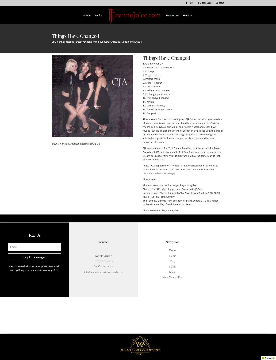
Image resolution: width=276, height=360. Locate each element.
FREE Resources (204, 3)
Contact (220, 3)
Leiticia (155, 126)
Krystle (187, 126)
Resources (172, 15)
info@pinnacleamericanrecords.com (103, 272)
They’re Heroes (153, 75)
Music (87, 15)
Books (98, 15)
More (186, 15)
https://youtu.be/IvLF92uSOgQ (159, 173)
